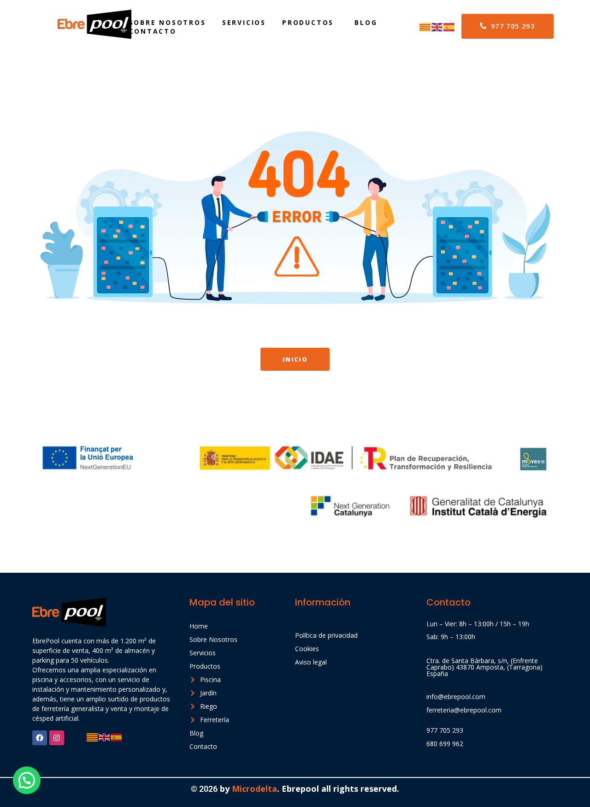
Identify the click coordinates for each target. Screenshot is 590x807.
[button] (27, 780)
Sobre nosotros (167, 22)
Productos (308, 22)
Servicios (244, 22)
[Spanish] (449, 26)
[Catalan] (425, 26)
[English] (437, 26)
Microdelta (253, 788)
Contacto (153, 31)
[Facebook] (39, 737)
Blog (365, 22)
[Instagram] (56, 737)
